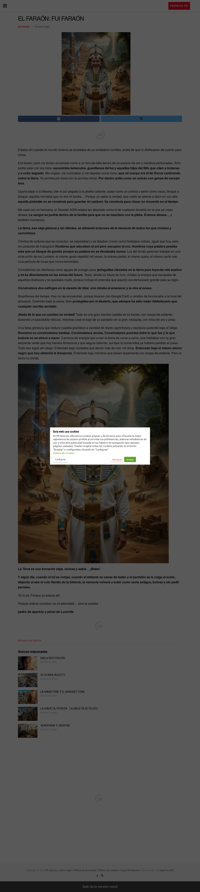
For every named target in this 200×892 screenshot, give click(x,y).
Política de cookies (63, 452)
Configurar (60, 459)
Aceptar (130, 459)
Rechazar (117, 459)
